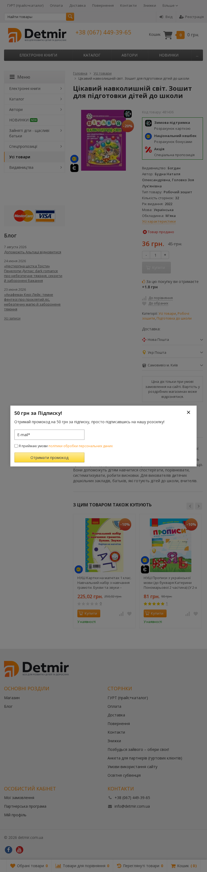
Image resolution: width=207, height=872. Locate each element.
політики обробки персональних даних (81, 445)
